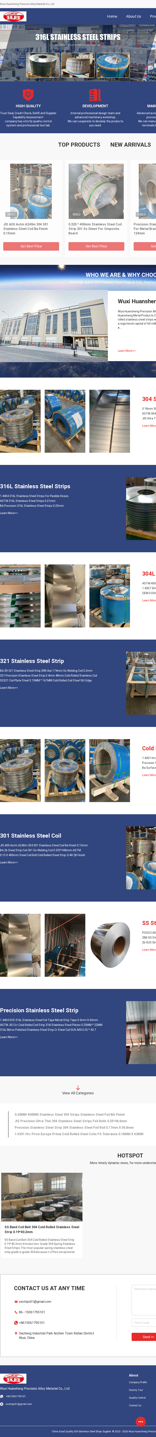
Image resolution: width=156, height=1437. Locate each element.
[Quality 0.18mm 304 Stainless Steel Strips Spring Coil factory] (20, 421)
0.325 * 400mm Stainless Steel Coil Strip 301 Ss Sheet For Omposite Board (95, 228)
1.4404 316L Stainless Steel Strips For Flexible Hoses (34, 496)
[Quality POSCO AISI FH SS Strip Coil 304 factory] (20, 945)
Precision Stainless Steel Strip (39, 1010)
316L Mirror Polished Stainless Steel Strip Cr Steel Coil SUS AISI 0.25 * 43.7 (48, 1029)
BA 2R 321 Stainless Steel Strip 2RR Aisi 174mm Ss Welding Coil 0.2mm (46, 670)
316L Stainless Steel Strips (35, 486)
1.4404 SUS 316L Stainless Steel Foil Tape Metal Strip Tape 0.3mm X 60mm (49, 1020)
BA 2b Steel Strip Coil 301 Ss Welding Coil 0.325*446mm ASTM (40, 850)
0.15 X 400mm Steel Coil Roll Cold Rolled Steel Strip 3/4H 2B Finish (42, 855)
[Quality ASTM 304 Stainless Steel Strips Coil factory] (65, 421)
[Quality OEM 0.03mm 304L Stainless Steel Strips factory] (109, 595)
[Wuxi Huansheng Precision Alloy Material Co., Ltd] (13, 16)
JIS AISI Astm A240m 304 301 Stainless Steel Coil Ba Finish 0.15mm (25, 228)
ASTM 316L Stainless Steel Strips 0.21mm (27, 500)
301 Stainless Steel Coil (30, 835)
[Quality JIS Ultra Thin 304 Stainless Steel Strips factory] (109, 421)
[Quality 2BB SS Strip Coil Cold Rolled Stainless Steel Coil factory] (65, 945)
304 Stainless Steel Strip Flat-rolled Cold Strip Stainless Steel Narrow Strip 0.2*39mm (40, 1229)
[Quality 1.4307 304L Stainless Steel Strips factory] (65, 595)
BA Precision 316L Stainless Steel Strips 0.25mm (32, 505)
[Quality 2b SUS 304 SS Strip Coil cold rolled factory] (109, 945)
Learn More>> (127, 350)
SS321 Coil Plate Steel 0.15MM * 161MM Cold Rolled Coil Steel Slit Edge (46, 680)
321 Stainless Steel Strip (32, 661)
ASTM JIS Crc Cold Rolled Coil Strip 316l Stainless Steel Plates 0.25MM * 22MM (51, 1025)
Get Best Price (31, 246)
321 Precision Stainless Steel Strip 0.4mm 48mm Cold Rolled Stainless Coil (48, 675)
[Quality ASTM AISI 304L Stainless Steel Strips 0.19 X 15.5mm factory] (20, 595)
